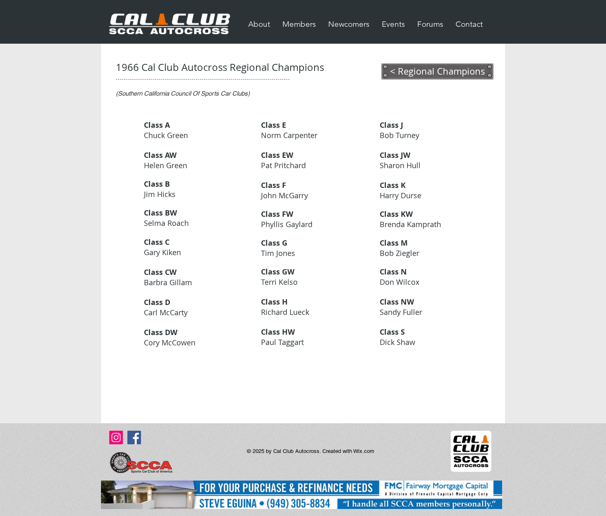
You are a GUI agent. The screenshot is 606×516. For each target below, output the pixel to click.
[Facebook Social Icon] (134, 437)
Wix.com (363, 451)
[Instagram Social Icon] (116, 437)
